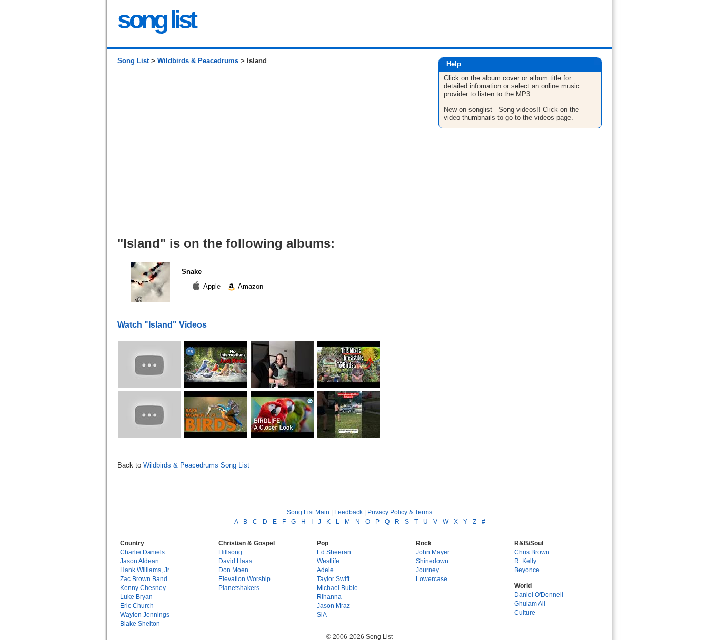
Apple (212, 286)
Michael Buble (337, 587)
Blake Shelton (140, 623)
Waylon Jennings (144, 614)
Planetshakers (238, 587)
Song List (133, 61)
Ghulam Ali (529, 603)
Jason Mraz (333, 605)
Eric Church (137, 605)
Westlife (328, 560)
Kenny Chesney (143, 587)
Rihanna (329, 596)
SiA (322, 614)
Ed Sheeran (334, 551)
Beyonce (527, 569)
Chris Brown (532, 551)
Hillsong (230, 551)
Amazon (249, 286)
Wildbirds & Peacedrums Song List (196, 465)
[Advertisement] (267, 154)
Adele (325, 569)
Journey (427, 569)
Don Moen (233, 569)
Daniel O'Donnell (538, 594)
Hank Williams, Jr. (145, 569)
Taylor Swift (333, 578)
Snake (192, 272)
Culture (524, 612)
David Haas (235, 560)
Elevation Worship (244, 578)
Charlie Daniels (142, 551)
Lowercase (431, 578)
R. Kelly (525, 560)
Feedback (348, 512)
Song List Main (308, 512)
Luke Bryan (136, 596)
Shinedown (432, 560)
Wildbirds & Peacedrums (197, 61)
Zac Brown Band (143, 578)
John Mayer (433, 551)
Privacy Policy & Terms (399, 512)
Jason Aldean (139, 560)
